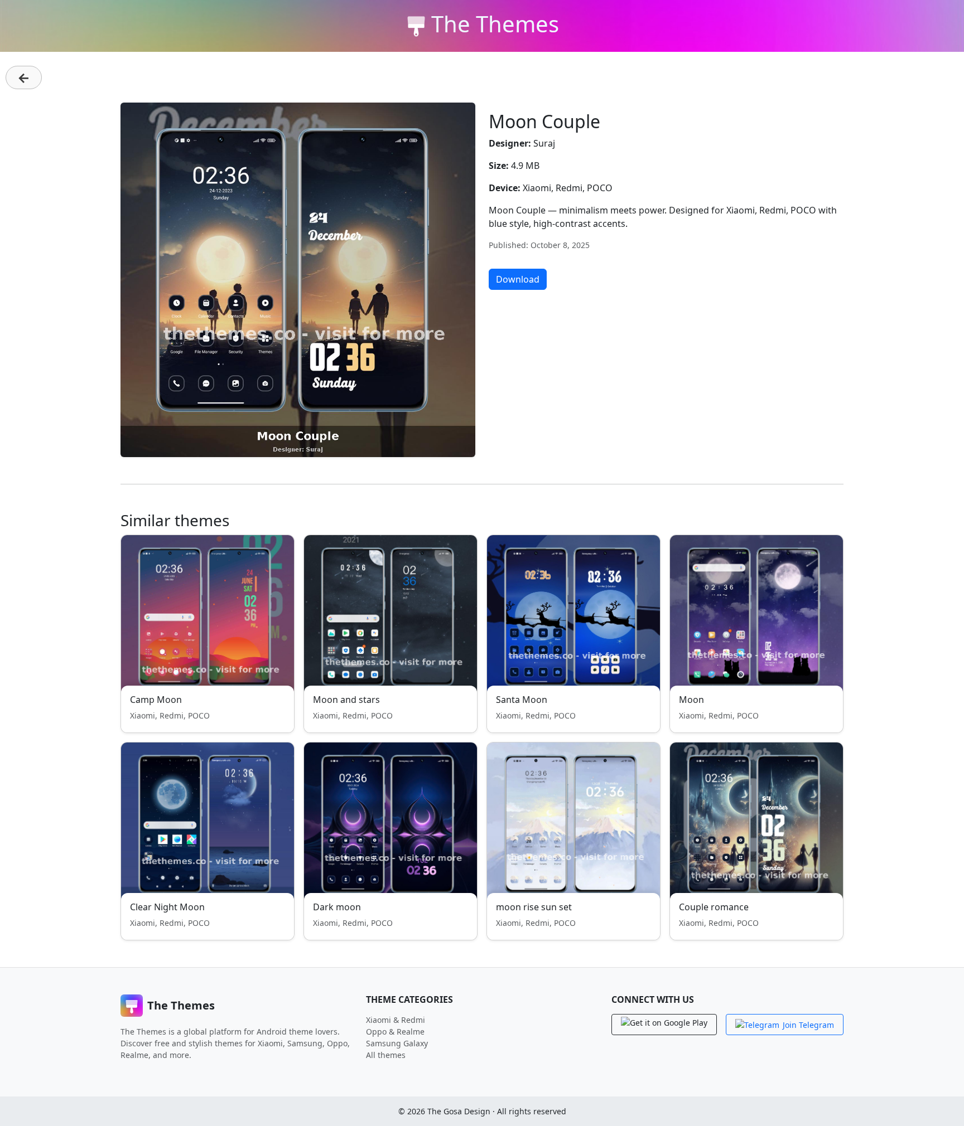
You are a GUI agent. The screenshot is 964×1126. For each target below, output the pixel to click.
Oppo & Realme (395, 1031)
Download (517, 279)
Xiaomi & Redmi (395, 1020)
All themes (386, 1055)
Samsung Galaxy (397, 1043)
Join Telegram (808, 1025)
